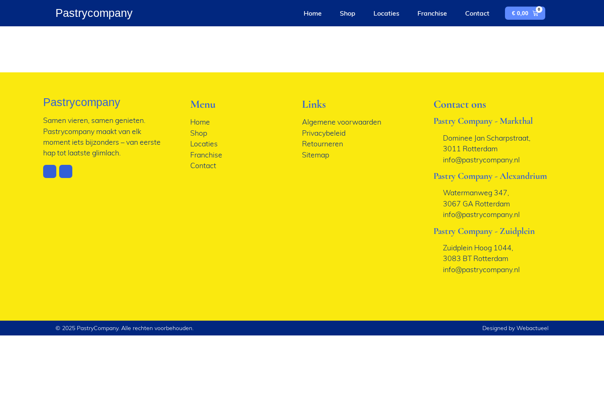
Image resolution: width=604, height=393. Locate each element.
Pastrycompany (94, 13)
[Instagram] (49, 171)
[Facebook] (65, 171)
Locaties (386, 13)
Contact (477, 13)
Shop (347, 13)
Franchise (432, 13)
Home (313, 13)
